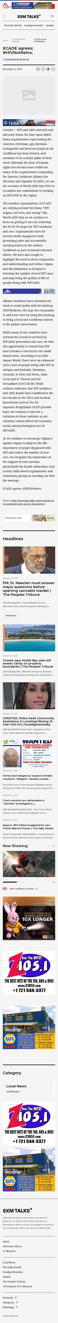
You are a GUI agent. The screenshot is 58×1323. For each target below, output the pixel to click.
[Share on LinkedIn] (53, 69)
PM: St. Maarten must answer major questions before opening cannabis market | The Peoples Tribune (29, 588)
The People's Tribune (14, 1281)
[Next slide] (53, 846)
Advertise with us (12, 1246)
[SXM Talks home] (29, 16)
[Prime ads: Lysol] (29, 918)
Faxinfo (50, 25)
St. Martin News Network (18, 40)
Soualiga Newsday (33, 25)
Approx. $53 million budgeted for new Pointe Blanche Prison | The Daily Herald (28, 827)
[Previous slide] (49, 846)
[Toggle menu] (4, 16)
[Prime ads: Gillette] (29, 973)
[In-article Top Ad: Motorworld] (29, 122)
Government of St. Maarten (17, 1286)
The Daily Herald (13, 25)
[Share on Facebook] (43, 69)
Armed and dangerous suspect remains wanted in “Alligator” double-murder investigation (27, 777)
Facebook (8, 1297)
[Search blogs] (52, 16)
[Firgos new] (29, 1028)
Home (5, 40)
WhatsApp (8, 1307)
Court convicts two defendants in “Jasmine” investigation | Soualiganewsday (23, 802)
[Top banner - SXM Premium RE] (29, 5)
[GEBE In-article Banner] (29, 291)
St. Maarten (9, 1251)
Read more (12, 615)
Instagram (8, 1302)
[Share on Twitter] (48, 69)
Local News (9, 1262)
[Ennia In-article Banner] (29, 518)
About (6, 1241)
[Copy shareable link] (38, 69)
